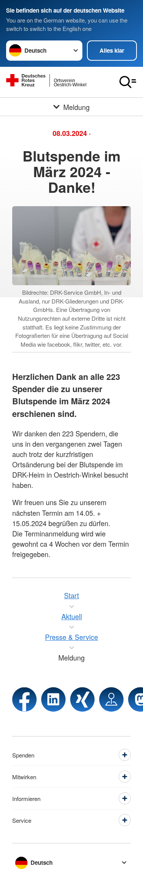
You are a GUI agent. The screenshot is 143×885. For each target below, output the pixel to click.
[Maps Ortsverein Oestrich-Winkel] (111, 699)
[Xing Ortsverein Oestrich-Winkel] (82, 699)
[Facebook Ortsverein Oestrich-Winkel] (24, 699)
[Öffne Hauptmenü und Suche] (128, 82)
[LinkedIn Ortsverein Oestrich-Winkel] (53, 699)
